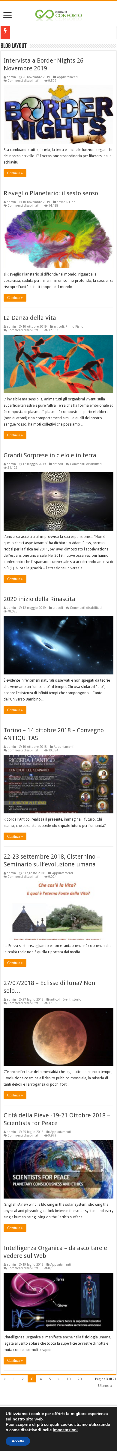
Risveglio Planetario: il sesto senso (51, 193)
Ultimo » (105, 1385)
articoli (62, 202)
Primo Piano (74, 326)
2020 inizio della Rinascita (39, 599)
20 (79, 1379)
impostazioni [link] (65, 1430)
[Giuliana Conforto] (58, 14)
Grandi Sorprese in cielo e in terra (50, 455)
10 (68, 1379)
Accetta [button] (18, 1441)
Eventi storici (72, 999)
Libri (72, 202)
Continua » (15, 173)
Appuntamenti (67, 77)
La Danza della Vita (30, 317)
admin (11, 77)
